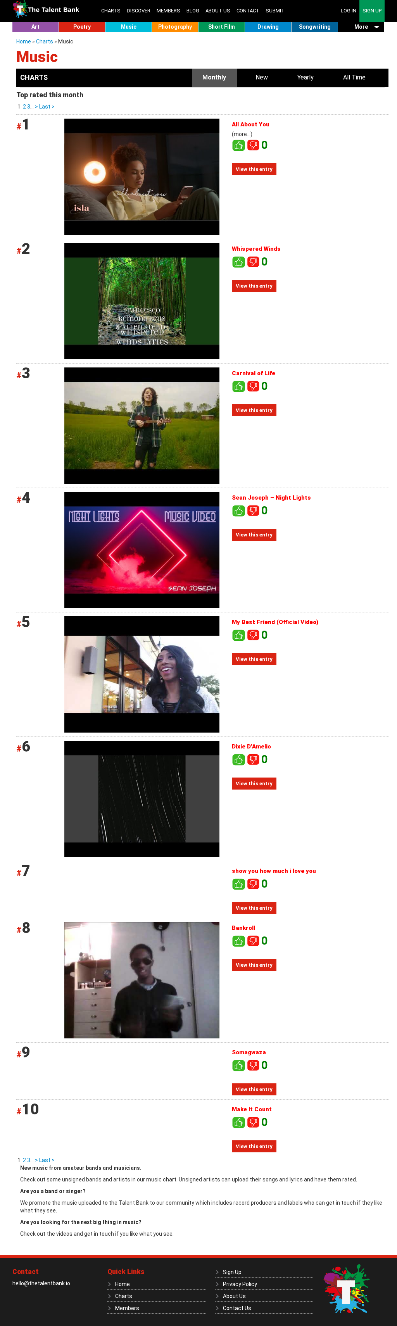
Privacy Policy (240, 1284)
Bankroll (243, 927)
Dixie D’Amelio (251, 746)
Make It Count (252, 1109)
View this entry (254, 169)
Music (128, 27)
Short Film (221, 27)
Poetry (82, 27)
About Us (217, 11)
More (361, 27)
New (261, 77)
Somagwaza (249, 1052)
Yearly (305, 77)
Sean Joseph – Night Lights (271, 497)
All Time (354, 77)
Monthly (214, 77)
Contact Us (237, 1308)
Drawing (268, 27)
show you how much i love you (274, 870)
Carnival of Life (253, 373)
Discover (138, 11)
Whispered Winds (256, 248)
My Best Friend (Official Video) (275, 622)
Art (35, 27)
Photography (175, 27)
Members (168, 11)
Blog (192, 11)
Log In (348, 11)
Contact (247, 11)
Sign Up (371, 11)
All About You (250, 124)
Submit (275, 11)
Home (24, 41)
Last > (46, 106)
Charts (111, 11)
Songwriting (315, 27)
